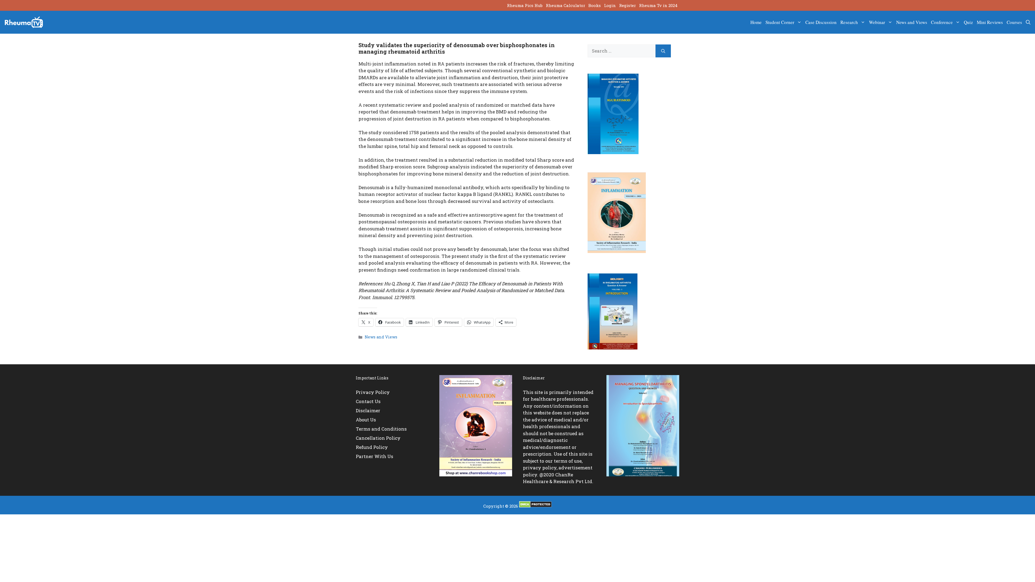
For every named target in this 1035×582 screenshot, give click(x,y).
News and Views (911, 22)
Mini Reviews (990, 22)
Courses (1014, 22)
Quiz (968, 22)
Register (627, 5)
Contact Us (368, 401)
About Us (366, 420)
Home (756, 22)
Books (594, 5)
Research (849, 22)
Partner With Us (374, 456)
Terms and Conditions (381, 429)
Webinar (877, 22)
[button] (1028, 22)
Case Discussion (821, 22)
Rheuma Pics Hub (525, 5)
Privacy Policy (373, 392)
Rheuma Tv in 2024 (658, 5)
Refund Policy (372, 447)
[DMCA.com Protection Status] (535, 506)
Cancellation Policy (378, 438)
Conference (942, 22)
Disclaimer (368, 410)
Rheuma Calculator (565, 5)
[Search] (663, 50)
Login (610, 5)
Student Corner (779, 22)
